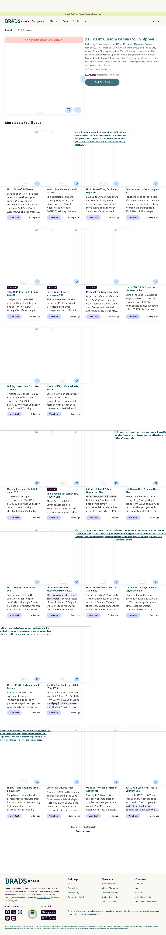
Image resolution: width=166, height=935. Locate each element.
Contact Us (73, 888)
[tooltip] (69, 110)
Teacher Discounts (110, 892)
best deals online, (44, 897)
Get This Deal (102, 82)
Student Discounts (110, 897)
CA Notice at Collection (89, 914)
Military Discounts (110, 888)
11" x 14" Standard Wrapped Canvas (134, 44)
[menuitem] (71, 21)
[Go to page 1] (39, 112)
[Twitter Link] (13, 912)
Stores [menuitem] (53, 21)
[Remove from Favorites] (69, 110)
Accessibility (73, 892)
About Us (139, 883)
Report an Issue (83, 831)
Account (156, 21)
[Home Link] (18, 21)
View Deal (14, 217)
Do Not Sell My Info (76, 897)
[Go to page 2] (40, 112)
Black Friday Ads (109, 883)
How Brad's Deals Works (146, 901)
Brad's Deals (10, 30)
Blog (137, 888)
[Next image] (83, 79)
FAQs (70, 883)
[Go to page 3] (64, 184)
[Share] (77, 110)
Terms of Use (109, 911)
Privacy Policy (122, 911)
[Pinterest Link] (7, 918)
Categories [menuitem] (38, 21)
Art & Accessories (25, 30)
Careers (138, 892)
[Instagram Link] (20, 912)
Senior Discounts (109, 901)
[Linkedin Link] (13, 918)
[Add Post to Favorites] (37, 183)
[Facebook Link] (7, 912)
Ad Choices (134, 911)
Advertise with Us (143, 897)
